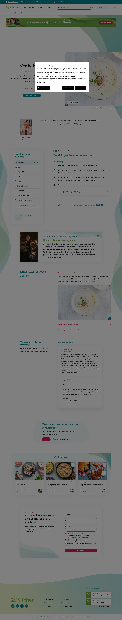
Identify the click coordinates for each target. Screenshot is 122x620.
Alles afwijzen (68, 87)
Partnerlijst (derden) (41, 82)
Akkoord (80, 87)
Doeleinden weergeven (44, 87)
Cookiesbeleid (56, 74)
